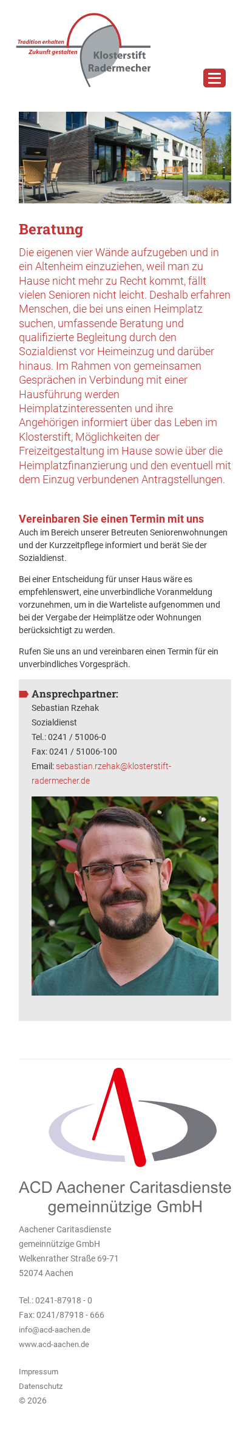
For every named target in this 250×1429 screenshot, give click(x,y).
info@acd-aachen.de (54, 1329)
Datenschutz (40, 1386)
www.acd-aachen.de (54, 1344)
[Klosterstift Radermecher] (78, 50)
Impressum (38, 1371)
